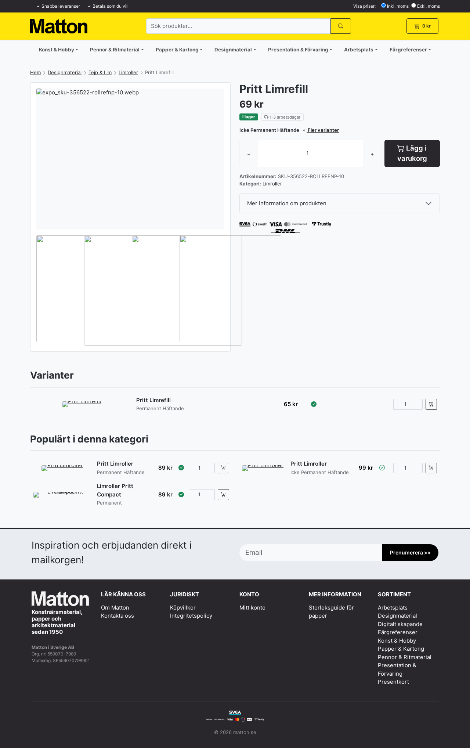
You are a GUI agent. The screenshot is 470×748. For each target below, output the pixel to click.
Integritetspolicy (191, 615)
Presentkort (393, 681)
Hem (35, 72)
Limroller (128, 72)
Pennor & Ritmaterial (115, 50)
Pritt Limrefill (153, 400)
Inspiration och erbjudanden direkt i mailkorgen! (112, 552)
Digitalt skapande (400, 624)
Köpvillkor (183, 607)
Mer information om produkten (286, 203)
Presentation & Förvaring (298, 50)
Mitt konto (252, 607)
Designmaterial (233, 50)
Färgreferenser (408, 50)
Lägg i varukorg (412, 153)
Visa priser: (364, 6)
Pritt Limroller (115, 463)
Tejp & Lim (100, 72)
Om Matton (115, 607)
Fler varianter (323, 130)
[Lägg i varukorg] (431, 404)
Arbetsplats (358, 50)
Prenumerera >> (410, 552)
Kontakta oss (117, 615)
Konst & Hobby (56, 50)
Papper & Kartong (177, 50)
